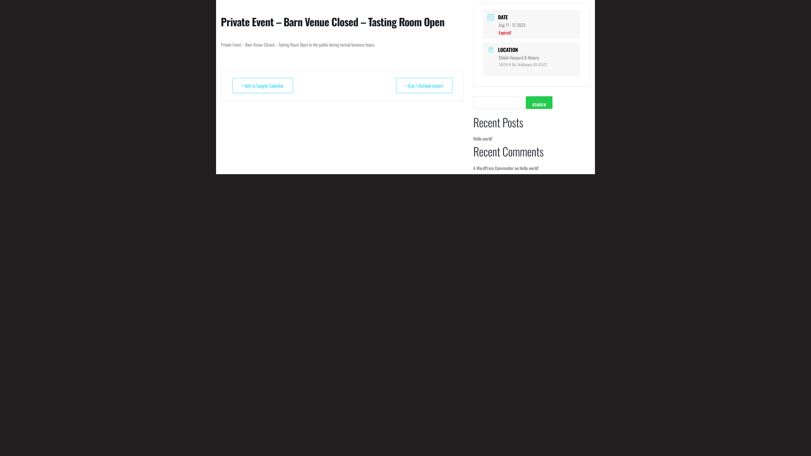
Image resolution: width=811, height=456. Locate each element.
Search (539, 104)
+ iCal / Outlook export (424, 85)
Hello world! (482, 138)
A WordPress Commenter (493, 168)
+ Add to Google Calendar (262, 85)
